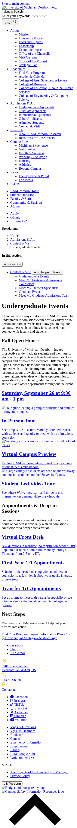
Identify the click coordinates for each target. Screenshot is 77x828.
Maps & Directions (23, 727)
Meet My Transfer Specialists (38, 288)
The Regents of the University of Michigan (39, 772)
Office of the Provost (33, 61)
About (14, 30)
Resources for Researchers (37, 138)
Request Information (42, 634)
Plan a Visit (64, 634)
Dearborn (16, 645)
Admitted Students (31, 122)
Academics (17, 69)
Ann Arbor (17, 653)
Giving (15, 217)
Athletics (25, 164)
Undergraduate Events (34, 276)
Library (15, 750)
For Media (26, 180)
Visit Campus (28, 57)
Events (14, 184)
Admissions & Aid (22, 103)
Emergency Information (26, 742)
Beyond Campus (30, 168)
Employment (19, 746)
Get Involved (28, 149)
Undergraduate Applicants (36, 107)
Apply (14, 213)
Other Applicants (30, 118)
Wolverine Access (22, 757)
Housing (24, 161)
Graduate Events (30, 291)
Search (10, 22)
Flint (13, 649)
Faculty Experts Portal (34, 176)
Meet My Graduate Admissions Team (44, 295)
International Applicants (35, 115)
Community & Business (26, 202)
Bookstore (17, 734)
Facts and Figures (31, 42)
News (14, 172)
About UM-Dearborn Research (40, 134)
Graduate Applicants (32, 111)
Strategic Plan (28, 65)
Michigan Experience (33, 145)
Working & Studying (33, 157)
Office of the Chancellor (35, 53)
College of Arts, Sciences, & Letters (43, 80)
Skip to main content (16, 3)
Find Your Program (32, 72)
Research (16, 130)
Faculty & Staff (20, 198)
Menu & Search (13, 11)
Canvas (15, 738)
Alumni (15, 206)
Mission (24, 34)
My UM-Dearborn (22, 731)
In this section (12, 264)
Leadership (26, 46)
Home (14, 235)
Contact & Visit (29, 126)
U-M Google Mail (22, 754)
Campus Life (19, 141)
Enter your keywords (16, 16)
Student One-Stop (22, 195)
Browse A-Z (18, 221)
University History (31, 38)
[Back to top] (34, 824)
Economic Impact (31, 49)
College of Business (32, 84)
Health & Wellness (31, 153)
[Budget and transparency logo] (24, 787)
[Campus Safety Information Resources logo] (33, 791)
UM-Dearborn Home (24, 191)
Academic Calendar (32, 76)
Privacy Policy (20, 776)
